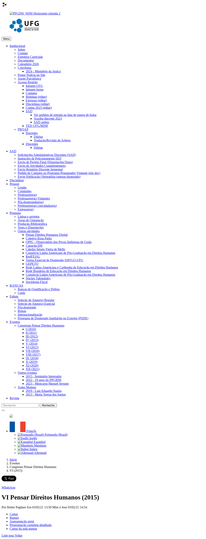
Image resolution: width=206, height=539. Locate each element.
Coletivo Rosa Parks (39, 238)
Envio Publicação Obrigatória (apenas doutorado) (49, 176)
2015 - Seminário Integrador (44, 376)
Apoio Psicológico (29, 78)
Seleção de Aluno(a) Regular (36, 300)
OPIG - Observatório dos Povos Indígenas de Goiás (59, 242)
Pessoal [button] (14, 184)
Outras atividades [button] (29, 231)
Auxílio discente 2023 (48, 118)
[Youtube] (11, 416)
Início (13, 459)
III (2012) (32, 336)
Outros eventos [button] (27, 372)
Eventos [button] (15, 322)
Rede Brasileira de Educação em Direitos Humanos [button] (58, 271)
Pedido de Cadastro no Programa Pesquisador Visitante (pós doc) (59, 173)
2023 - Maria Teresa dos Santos (46, 394)
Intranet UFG (34, 86)
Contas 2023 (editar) (39, 107)
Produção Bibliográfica (32, 224)
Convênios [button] (24, 67)
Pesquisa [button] (15, 213)
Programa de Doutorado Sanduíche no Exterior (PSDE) (53, 318)
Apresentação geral (22, 521)
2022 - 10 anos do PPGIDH (43, 380)
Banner (14, 517)
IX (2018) (32, 358)
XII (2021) (32, 369)
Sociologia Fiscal (36, 282)
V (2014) (31, 343)
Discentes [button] (32, 144)
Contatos (31, 93)
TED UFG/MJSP (37, 125)
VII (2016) (32, 351)
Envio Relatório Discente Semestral (40, 169)
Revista (14, 398)
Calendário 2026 (28, 64)
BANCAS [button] (16, 285)
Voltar (18, 535)
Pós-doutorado (27, 307)
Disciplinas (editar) (38, 104)
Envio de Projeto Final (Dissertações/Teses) (45, 162)
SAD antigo (41, 122)
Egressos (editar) (36, 100)
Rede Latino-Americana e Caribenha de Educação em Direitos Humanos (72, 267)
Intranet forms (34, 89)
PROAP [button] (23, 129)
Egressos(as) (26, 209)
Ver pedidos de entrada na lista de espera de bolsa (65, 115)
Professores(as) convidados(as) (37, 205)
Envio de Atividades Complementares (42, 165)
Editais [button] (14, 296)
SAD (13, 151)
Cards (21, 293)
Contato (23, 53)
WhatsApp (8, 487)
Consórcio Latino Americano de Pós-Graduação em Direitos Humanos (70, 253)
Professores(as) (27, 194)
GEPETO (32, 263)
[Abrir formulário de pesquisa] (3, 410)
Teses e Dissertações (31, 227)
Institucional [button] (17, 46)
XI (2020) (32, 365)
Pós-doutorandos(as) (31, 202)
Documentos (26, 60)
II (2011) (31, 332)
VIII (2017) (33, 354)
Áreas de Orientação (31, 220)
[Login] (5, 6)
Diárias (38, 136)
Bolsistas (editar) (36, 96)
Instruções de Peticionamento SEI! (39, 158)
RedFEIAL (33, 256)
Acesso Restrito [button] (28, 82)
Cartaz (14, 514)
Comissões (24, 191)
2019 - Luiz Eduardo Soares (44, 391)
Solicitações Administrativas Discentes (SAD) (47, 155)
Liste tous (8, 535)
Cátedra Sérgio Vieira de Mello (45, 249)
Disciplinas (17, 180)
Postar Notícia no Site (31, 75)
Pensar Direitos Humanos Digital (47, 234)
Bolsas (22, 311)
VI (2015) (32, 347)
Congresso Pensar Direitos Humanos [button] (41, 325)
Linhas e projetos (28, 216)
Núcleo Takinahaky (38, 278)
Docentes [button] (32, 133)
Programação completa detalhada (31, 525)
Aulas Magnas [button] (27, 387)
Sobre (21, 49)
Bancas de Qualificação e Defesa (39, 289)
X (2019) (31, 362)
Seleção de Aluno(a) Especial (36, 303)
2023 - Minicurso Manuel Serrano (47, 383)
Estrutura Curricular (30, 56)
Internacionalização (30, 314)
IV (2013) (32, 340)
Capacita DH (34, 245)
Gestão (22, 187)
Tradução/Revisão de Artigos (52, 140)
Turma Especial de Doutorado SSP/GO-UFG (54, 260)
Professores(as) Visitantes (34, 198)
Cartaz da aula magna (23, 528)
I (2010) (31, 329)
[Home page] (35, 13)
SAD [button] (29, 111)
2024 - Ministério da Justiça (43, 71)
